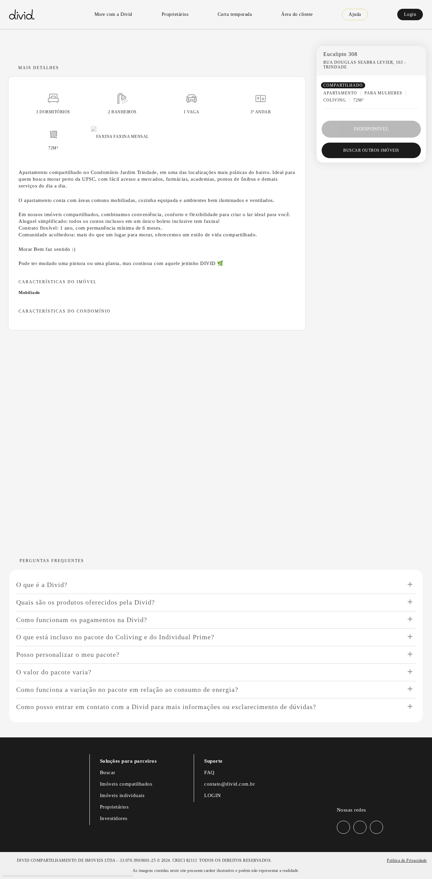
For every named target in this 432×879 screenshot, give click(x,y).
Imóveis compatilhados (126, 784)
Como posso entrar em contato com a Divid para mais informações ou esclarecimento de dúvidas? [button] (166, 706)
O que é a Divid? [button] (42, 584)
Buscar (107, 772)
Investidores (114, 818)
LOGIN (212, 795)
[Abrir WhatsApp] (415, 862)
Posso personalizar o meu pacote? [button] (67, 654)
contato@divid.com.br (229, 784)
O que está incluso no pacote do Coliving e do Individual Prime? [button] (115, 637)
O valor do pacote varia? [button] (53, 672)
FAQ (209, 772)
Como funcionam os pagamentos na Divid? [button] (81, 619)
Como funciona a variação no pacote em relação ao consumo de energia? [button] (127, 689)
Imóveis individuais (122, 795)
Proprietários (114, 807)
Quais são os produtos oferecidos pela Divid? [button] (85, 602)
